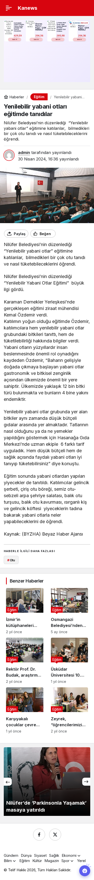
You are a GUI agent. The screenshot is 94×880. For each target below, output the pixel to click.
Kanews (27, 8)
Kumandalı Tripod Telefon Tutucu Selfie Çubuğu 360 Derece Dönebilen (19, 27)
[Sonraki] (86, 782)
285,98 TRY (61, 37)
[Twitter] (55, 835)
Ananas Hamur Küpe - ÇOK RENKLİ (40, 27)
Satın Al (14, 39)
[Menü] (9, 8)
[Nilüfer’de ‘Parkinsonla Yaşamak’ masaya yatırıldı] (47, 781)
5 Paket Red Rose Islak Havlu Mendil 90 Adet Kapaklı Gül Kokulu (61, 27)
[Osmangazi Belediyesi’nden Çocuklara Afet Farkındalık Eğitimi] (69, 611)
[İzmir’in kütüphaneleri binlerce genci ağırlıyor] (24, 611)
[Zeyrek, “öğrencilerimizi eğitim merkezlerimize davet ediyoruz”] (69, 710)
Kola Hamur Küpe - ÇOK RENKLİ (83, 27)
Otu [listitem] (11, 560)
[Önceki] (8, 782)
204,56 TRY (39, 37)
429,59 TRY (18, 37)
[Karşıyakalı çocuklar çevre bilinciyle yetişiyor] (24, 710)
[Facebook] (39, 835)
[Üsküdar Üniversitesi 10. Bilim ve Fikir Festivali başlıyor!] (69, 661)
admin (24, 152)
